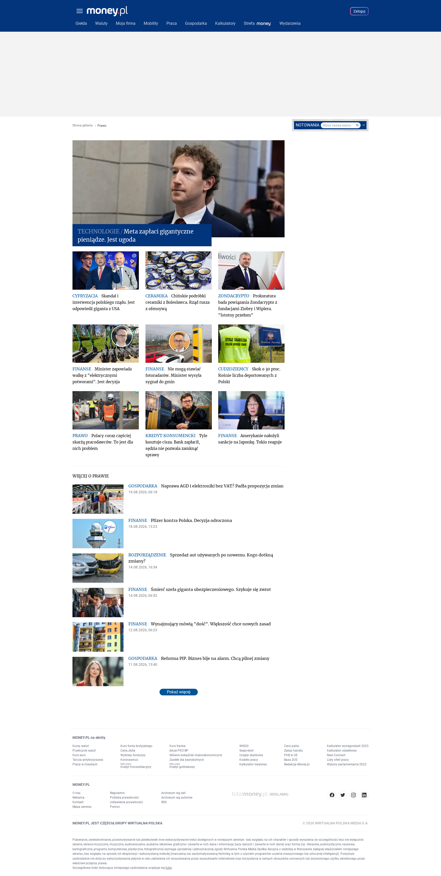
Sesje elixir (246, 750)
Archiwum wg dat (173, 793)
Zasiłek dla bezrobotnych (186, 760)
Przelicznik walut (84, 750)
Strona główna (82, 125)
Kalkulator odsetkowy (342, 750)
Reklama (78, 797)
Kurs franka (177, 746)
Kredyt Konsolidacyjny (135, 767)
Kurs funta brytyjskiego (136, 746)
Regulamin (117, 793)
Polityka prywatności (124, 797)
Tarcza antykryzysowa (87, 760)
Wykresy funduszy (132, 755)
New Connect (336, 755)
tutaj (168, 868)
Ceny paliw (291, 746)
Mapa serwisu (82, 807)
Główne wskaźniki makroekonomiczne (195, 755)
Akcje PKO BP (178, 750)
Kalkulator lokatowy (253, 764)
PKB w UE (291, 755)
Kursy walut (80, 746)
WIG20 (244, 746)
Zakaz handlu (293, 750)
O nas (76, 793)
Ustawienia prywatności (126, 802)
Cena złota (127, 750)
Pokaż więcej (178, 692)
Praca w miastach (84, 764)
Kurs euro (79, 755)
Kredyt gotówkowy (182, 767)
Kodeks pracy (248, 760)
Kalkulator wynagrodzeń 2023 (348, 746)
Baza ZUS (290, 760)
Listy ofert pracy (338, 760)
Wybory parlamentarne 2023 (346, 764)
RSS (164, 802)
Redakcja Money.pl (297, 764)
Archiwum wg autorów (176, 797)
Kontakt (77, 802)
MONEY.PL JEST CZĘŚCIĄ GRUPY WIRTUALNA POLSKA (117, 823)
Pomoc (115, 807)
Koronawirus (129, 760)
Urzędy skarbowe (251, 755)
